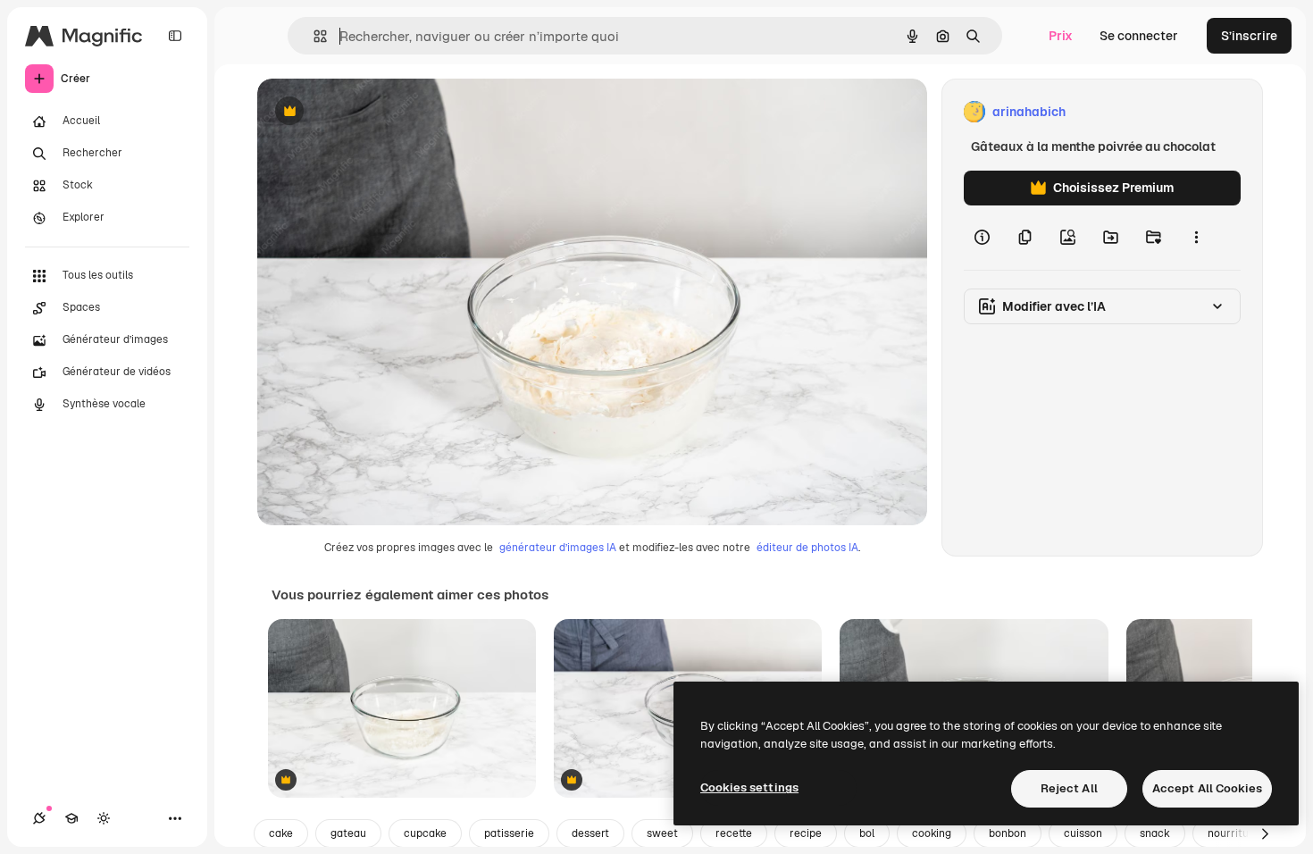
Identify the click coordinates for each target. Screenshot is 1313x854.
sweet (662, 833)
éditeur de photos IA (807, 547)
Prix (1061, 36)
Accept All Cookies (1207, 788)
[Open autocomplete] (313, 36)
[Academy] (71, 818)
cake (281, 833)
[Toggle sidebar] (175, 35)
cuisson (1083, 833)
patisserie (509, 833)
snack (1155, 833)
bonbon (1007, 833)
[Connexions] (39, 818)
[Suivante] (1265, 833)
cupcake (425, 833)
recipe (806, 833)
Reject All (1069, 788)
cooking (931, 833)
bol (866, 833)
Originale (375, 112)
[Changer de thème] (103, 818)
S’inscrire (1249, 36)
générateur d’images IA (557, 547)
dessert (590, 833)
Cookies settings (749, 787)
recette (733, 833)
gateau (348, 833)
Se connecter (1139, 36)
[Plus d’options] (1196, 237)
